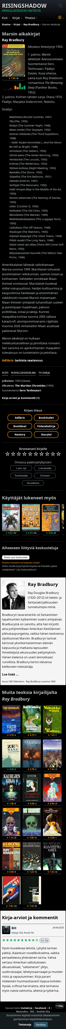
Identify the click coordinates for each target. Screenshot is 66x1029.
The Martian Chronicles (30, 385)
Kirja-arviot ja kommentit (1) (21, 398)
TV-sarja (44, 372)
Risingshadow (24, 7)
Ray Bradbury (13, 40)
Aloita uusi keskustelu (15, 557)
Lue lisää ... (10, 674)
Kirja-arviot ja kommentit (30, 917)
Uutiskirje (26, 1008)
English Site (43, 1011)
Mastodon (22, 1011)
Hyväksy (41, 1024)
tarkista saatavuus (29, 360)
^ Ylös (59, 1006)
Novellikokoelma (23, 372)
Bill (14, 928)
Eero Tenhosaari (30, 390)
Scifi (5, 372)
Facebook (40, 1008)
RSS (32, 1011)
